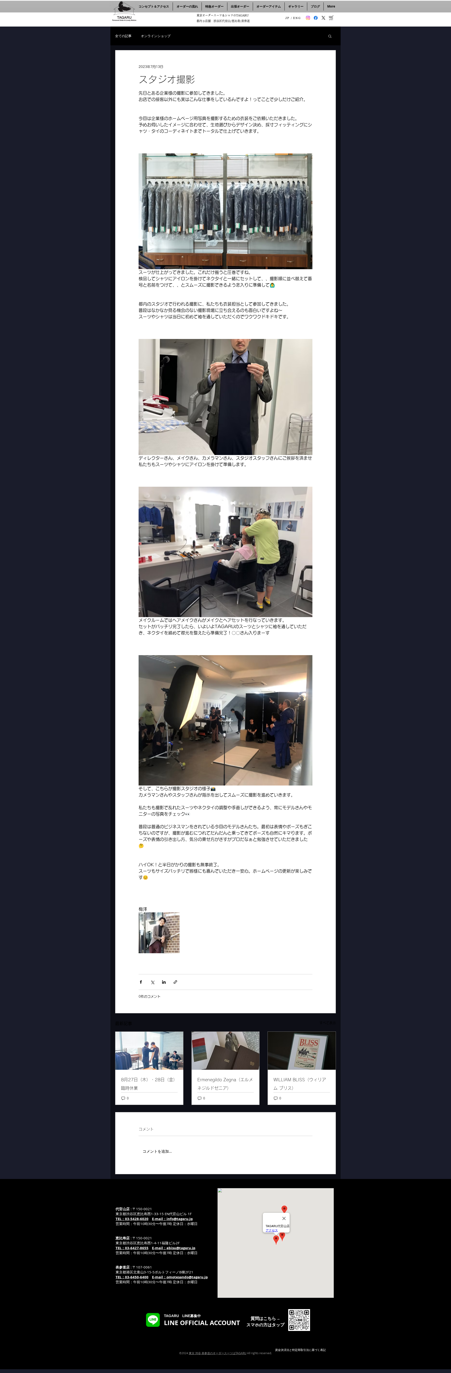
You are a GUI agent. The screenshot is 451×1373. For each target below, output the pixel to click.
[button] (330, 36)
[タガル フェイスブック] (315, 17)
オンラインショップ (156, 36)
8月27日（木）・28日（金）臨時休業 (149, 1083)
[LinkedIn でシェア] (164, 982)
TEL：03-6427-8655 (132, 1247)
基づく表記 (319, 1350)
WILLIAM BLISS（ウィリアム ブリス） (299, 1083)
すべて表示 (327, 1022)
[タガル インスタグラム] (308, 17)
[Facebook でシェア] (141, 982)
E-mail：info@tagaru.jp (172, 1218)
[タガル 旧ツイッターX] (323, 17)
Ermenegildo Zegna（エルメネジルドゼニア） (225, 1083)
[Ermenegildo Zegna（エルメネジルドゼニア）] (226, 1051)
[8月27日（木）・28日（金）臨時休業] (149, 1051)
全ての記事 (123, 36)
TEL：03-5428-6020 (132, 1218)
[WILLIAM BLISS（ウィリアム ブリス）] (302, 1051)
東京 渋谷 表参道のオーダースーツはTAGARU (217, 1353)
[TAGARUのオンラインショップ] (331, 17)
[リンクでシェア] (175, 982)
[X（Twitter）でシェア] (152, 982)
